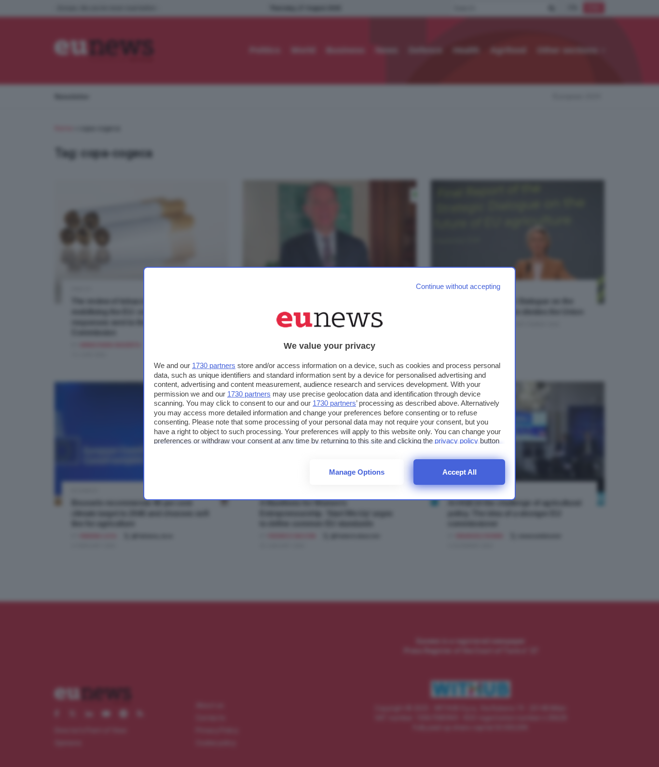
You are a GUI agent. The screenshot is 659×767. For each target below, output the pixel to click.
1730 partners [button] (213, 365)
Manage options (356, 472)
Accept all (459, 472)
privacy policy (456, 441)
